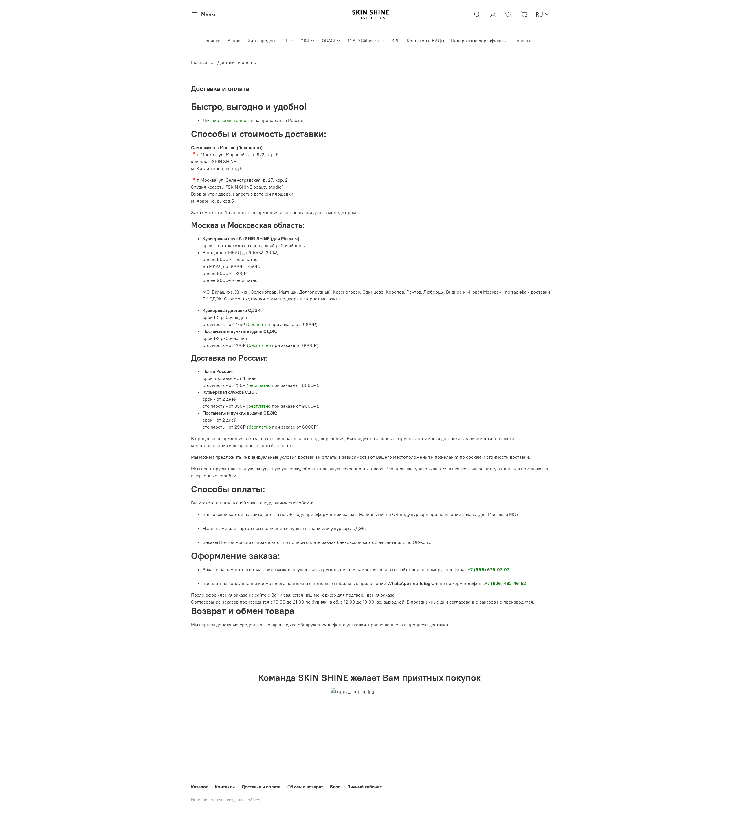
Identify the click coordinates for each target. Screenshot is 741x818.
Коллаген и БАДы (425, 40)
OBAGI (328, 40)
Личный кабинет (364, 787)
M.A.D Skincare (363, 40)
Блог (335, 787)
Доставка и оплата (261, 787)
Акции (234, 40)
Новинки (211, 40)
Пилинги (522, 40)
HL (285, 40)
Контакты (225, 787)
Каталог (199, 787)
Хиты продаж (261, 40)
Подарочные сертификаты (479, 40)
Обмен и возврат (305, 787)
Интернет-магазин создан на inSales (225, 799)
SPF (395, 40)
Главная (199, 62)
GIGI (304, 40)
